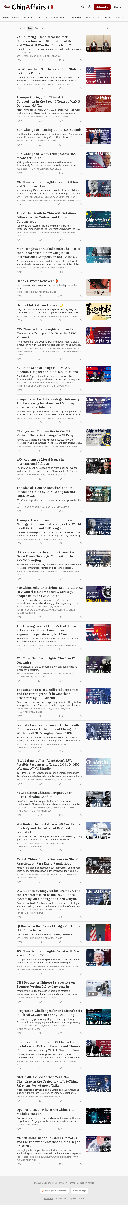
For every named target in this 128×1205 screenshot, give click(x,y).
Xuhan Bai (64, 197)
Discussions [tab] (40, 28)
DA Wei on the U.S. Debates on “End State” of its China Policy (49, 71)
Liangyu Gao (26, 200)
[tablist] (32, 28)
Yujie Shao (66, 348)
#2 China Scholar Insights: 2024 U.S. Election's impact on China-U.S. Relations (47, 370)
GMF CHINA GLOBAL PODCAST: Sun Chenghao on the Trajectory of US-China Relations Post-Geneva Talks (47, 1081)
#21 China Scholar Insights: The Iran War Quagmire (47, 660)
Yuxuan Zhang (70, 316)
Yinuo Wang (25, 811)
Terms (72, 1182)
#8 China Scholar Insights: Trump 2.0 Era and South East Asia (47, 184)
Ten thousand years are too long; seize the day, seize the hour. (47, 287)
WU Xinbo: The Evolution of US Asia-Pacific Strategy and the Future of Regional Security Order (49, 828)
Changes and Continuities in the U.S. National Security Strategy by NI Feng (45, 433)
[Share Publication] (89, 7)
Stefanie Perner (52, 348)
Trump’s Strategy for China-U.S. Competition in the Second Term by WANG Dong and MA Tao (48, 101)
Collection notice (85, 1182)
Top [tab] (30, 28)
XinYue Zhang (58, 610)
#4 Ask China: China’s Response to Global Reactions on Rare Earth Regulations (47, 861)
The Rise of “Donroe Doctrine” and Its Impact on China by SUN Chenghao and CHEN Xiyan (46, 492)
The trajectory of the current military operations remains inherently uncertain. (47, 668)
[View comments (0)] (40, 204)
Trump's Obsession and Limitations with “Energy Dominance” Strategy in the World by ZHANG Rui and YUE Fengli (49, 524)
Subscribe (102, 6)
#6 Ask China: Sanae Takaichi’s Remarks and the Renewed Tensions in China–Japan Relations (48, 1142)
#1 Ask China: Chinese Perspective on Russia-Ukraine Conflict (45, 795)
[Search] (83, 7)
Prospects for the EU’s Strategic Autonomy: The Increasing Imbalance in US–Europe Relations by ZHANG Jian (48, 403)
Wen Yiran (31, 1160)
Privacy (63, 1182)
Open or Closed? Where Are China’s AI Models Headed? (45, 1112)
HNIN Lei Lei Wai (40, 200)
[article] (64, 48)
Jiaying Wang (51, 197)
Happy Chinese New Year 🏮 (38, 281)
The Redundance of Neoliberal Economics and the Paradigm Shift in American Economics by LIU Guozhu (47, 694)
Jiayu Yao (68, 475)
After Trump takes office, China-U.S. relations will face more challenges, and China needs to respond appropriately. (48, 111)
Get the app (79, 1190)
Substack (48, 1198)
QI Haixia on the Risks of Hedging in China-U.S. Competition (49, 928)
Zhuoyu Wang (65, 874)
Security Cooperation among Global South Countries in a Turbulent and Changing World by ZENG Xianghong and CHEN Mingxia (48, 729)
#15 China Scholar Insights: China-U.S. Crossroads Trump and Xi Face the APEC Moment (46, 333)
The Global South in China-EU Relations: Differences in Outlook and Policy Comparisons (47, 217)
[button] (5, 17)
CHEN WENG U (56, 351)
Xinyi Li (67, 351)
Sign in (118, 6)
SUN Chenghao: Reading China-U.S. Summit (49, 130)
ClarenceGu (36, 56)
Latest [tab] (21, 28)
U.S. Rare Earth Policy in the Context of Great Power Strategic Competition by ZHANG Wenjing (46, 556)
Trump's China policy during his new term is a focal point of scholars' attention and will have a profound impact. (48, 961)
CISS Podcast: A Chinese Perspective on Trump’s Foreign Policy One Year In (46, 984)
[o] (99, 989)
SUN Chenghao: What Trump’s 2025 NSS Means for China (46, 156)
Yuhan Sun (50, 780)
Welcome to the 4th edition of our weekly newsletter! (45, 934)
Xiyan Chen (68, 84)
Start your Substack (55, 1190)
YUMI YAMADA (42, 351)
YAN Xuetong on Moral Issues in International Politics (40, 461)
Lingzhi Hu (50, 383)
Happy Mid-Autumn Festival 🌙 (40, 305)
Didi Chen (42, 677)
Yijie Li (62, 571)
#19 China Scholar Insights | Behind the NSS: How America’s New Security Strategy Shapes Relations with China (50, 592)
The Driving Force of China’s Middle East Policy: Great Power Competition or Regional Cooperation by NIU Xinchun (47, 630)
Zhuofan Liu (29, 351)
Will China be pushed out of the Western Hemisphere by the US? (49, 501)
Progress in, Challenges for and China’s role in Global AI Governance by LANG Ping (49, 1013)
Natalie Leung (70, 446)
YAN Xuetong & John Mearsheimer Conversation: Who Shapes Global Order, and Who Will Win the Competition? (47, 41)
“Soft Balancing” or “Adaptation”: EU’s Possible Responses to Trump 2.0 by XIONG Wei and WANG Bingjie (48, 764)
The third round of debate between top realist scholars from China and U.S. (49, 51)
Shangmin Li (51, 84)
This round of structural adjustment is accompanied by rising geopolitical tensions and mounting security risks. (49, 838)
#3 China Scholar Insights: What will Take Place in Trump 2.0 (48, 953)
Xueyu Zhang (62, 116)
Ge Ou (47, 116)
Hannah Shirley (74, 200)
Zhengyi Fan (51, 874)
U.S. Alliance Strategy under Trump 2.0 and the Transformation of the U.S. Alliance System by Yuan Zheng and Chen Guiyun (49, 895)
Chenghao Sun (54, 56)
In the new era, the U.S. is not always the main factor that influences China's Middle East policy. (47, 640)
